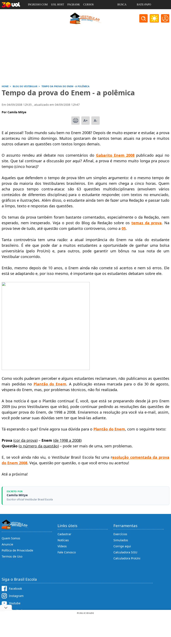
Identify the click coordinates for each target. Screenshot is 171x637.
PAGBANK (73, 4)
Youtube (14, 603)
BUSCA (121, 4)
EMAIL (121, 13)
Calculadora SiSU (125, 552)
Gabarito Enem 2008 (115, 155)
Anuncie (7, 544)
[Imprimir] (75, 120)
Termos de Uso (12, 556)
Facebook (15, 588)
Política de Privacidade (17, 550)
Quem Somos (11, 538)
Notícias (63, 540)
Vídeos (62, 546)
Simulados (120, 540)
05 (124, 228)
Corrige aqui (122, 546)
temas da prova (146, 222)
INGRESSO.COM (38, 4)
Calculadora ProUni (126, 558)
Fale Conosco (67, 552)
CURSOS (88, 4)
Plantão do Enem (109, 429)
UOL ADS (33, 13)
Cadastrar (64, 534)
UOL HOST (57, 4)
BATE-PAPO (144, 4)
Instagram (16, 596)
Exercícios (120, 534)
